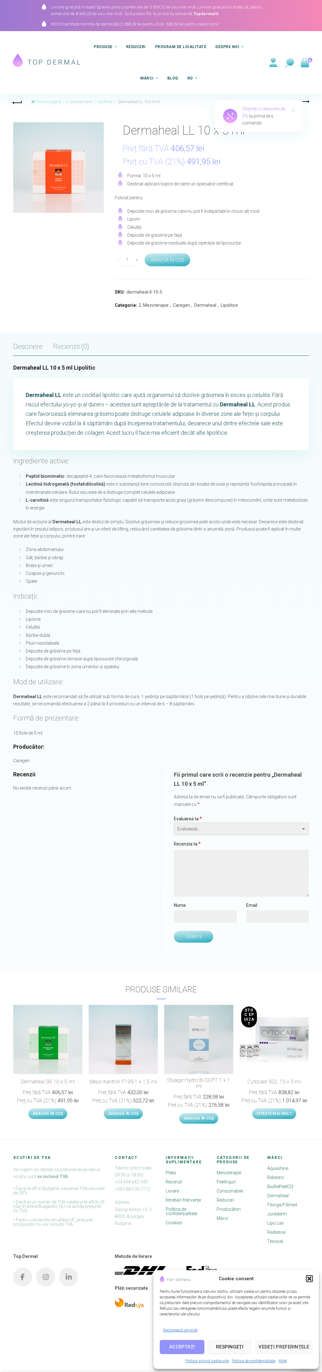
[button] (309, 1279)
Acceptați (182, 1347)
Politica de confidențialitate (253, 1361)
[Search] (290, 63)
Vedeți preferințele (283, 1347)
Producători (229, 1209)
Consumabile (230, 1190)
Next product (304, 102)
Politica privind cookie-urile (207, 1361)
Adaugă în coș (167, 259)
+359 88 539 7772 (132, 1189)
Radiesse (276, 1232)
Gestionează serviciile (180, 1330)
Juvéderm (277, 1213)
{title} (283, 1361)
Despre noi (227, 47)
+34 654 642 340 (131, 1181)
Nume (180, 905)
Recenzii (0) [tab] (71, 346)
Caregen (181, 305)
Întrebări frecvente (183, 1200)
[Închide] (293, 110)
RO (190, 78)
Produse (103, 47)
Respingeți (229, 1347)
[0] (304, 63)
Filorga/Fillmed (282, 1204)
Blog (172, 78)
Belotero (275, 1177)
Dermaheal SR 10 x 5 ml (48, 1082)
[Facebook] (22, 1277)
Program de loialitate (181, 47)
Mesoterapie (229, 1172)
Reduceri (136, 47)
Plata (171, 1172)
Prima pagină (48, 101)
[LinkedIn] (68, 1277)
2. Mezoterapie (79, 101)
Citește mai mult (274, 1113)
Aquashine (277, 1168)
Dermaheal (205, 305)
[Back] (17, 102)
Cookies (174, 1222)
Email (251, 905)
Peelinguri (226, 1181)
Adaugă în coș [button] (48, 1113)
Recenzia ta (187, 844)
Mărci (147, 78)
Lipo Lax (275, 1223)
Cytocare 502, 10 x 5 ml (274, 1082)
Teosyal (275, 1241)
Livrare (172, 1190)
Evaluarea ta (188, 819)
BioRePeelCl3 (280, 1186)
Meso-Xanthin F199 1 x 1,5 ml (123, 1082)
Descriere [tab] (28, 346)
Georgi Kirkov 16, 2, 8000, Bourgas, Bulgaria (134, 1216)
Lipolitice (104, 101)
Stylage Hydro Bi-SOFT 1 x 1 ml (198, 1083)
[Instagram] (45, 1277)
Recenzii (174, 1181)
